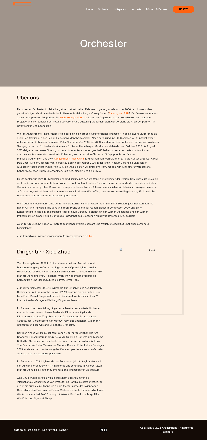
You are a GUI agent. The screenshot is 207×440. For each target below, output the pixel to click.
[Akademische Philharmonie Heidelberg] (22, 8)
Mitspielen (120, 9)
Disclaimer (34, 429)
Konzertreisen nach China (69, 158)
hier (91, 236)
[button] (183, 9)
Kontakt (63, 429)
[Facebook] (101, 430)
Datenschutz (49, 429)
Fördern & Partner (156, 9)
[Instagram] (105, 430)
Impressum (19, 429)
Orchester (104, 9)
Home (89, 9)
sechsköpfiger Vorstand (73, 117)
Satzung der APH (119, 113)
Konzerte (136, 9)
